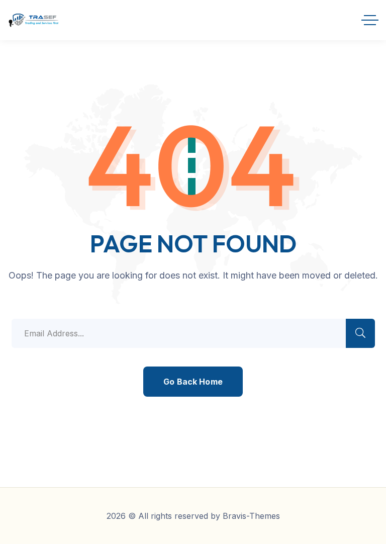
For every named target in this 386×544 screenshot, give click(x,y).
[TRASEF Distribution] (33, 20)
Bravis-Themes (251, 516)
